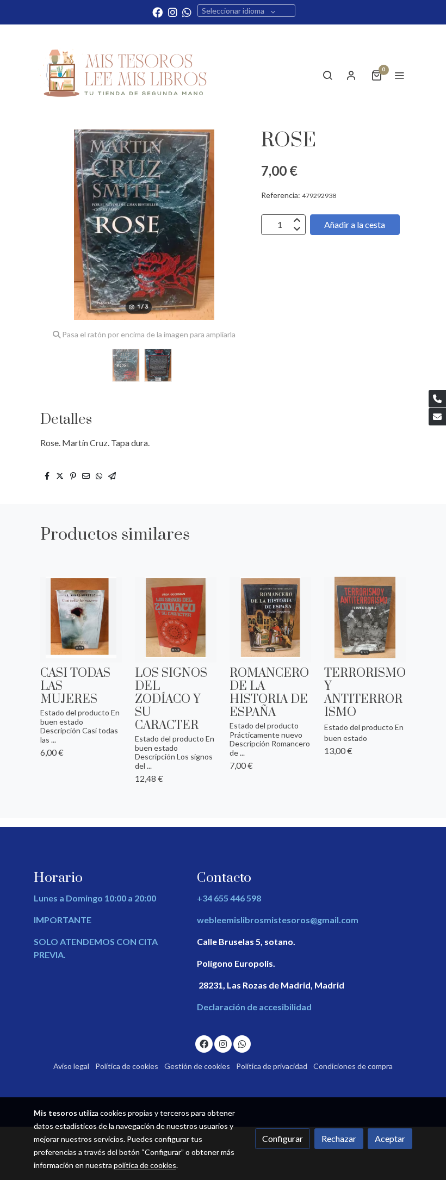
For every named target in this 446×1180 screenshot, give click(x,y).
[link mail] (437, 416)
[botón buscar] (327, 75)
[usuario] (351, 75)
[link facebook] (157, 12)
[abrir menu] (399, 75)
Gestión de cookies (197, 1066)
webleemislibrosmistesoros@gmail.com (277, 920)
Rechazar (338, 1138)
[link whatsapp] (186, 12)
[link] (125, 75)
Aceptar (390, 1138)
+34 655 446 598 (229, 898)
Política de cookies (126, 1066)
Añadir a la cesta (354, 224)
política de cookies (145, 1165)
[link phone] (437, 398)
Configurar (282, 1138)
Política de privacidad (271, 1066)
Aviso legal (71, 1066)
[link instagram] (172, 12)
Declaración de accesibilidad (254, 1007)
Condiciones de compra (353, 1066)
